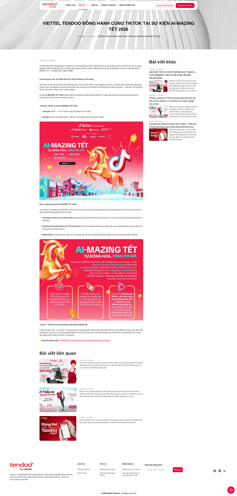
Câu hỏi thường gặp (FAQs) (107, 474)
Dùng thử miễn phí (185, 5)
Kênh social (81, 473)
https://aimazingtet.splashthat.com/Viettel (93, 340)
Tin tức (81, 5)
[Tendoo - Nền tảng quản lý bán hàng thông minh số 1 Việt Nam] (50, 5)
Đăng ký (177, 469)
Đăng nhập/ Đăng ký (165, 5)
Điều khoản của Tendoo (131, 469)
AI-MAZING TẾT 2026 (67, 340)
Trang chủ (70, 5)
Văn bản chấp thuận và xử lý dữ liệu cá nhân (131, 474)
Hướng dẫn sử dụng (107, 469)
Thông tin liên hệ (83, 469)
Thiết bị (94, 5)
